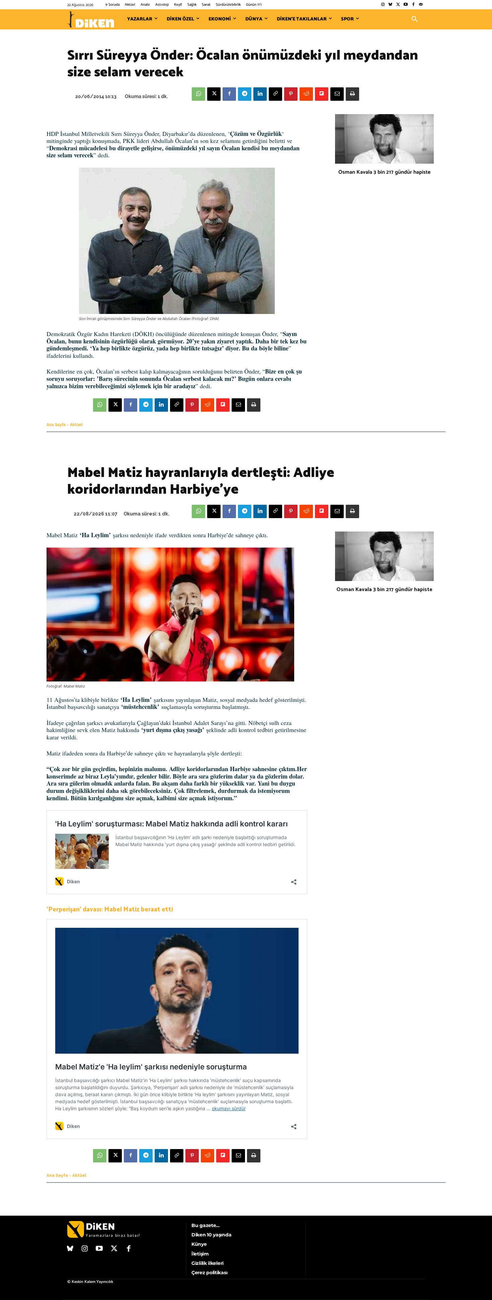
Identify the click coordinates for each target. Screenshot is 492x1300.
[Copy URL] (275, 94)
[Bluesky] (390, 5)
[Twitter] (398, 5)
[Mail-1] (421, 5)
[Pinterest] (291, 94)
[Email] (337, 94)
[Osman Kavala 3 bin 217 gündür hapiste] (384, 139)
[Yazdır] (352, 94)
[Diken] (90, 19)
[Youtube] (406, 5)
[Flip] (321, 94)
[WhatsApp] (198, 94)
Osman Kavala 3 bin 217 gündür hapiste (384, 172)
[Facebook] (413, 5)
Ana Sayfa (56, 424)
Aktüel (76, 424)
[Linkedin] (260, 94)
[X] (214, 94)
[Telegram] (244, 94)
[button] (415, 19)
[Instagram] (383, 5)
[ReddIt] (306, 94)
